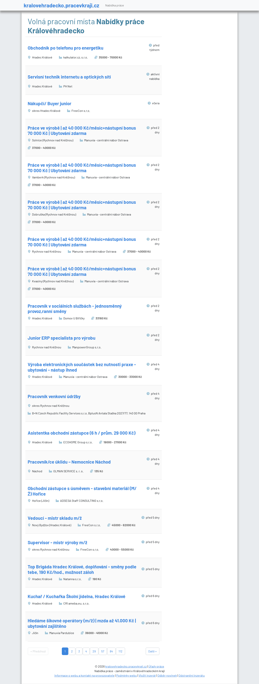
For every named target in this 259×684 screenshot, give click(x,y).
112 (120, 651)
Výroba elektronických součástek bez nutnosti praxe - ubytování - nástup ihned (82, 367)
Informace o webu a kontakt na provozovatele (84, 675)
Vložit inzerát (147, 675)
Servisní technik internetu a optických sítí (69, 76)
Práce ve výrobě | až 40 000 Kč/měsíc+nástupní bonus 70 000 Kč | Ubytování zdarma (82, 130)
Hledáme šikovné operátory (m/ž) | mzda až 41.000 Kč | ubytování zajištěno (82, 623)
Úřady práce (156, 666)
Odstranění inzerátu (192, 675)
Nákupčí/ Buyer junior (49, 103)
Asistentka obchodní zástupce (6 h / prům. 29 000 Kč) (81, 433)
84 (111, 651)
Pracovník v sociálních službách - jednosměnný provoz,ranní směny (75, 308)
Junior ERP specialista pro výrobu (61, 338)
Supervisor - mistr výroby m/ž (57, 542)
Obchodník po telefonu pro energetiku (65, 48)
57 (102, 651)
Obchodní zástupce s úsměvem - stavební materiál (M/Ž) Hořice (82, 491)
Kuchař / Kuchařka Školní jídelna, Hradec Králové (76, 596)
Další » (152, 651)
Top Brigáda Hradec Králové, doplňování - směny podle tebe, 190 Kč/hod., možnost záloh (82, 569)
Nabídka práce (114, 5)
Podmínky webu (126, 675)
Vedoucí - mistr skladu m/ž (55, 518)
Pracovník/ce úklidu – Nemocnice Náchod (69, 462)
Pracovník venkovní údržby (54, 396)
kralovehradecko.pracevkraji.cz (61, 5)
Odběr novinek (167, 675)
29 (94, 651)
